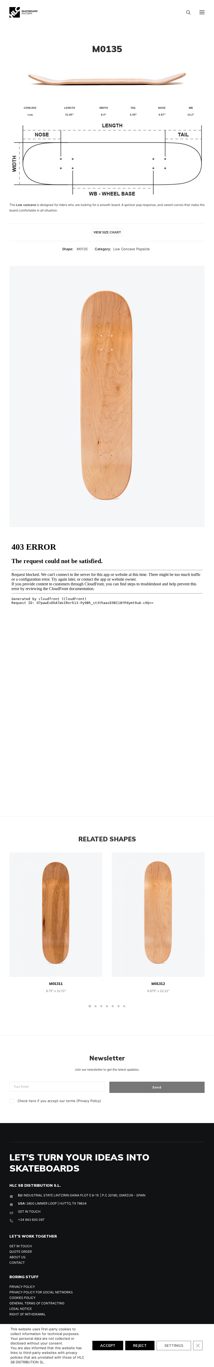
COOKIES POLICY (22, 1298)
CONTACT (17, 1263)
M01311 (56, 983)
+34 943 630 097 (31, 1220)
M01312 (158, 983)
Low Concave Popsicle (131, 249)
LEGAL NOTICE (20, 1309)
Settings (173, 1345)
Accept (107, 1345)
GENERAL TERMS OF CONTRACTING (36, 1303)
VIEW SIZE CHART (107, 232)
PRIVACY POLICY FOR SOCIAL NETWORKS (41, 1292)
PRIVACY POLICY (22, 1287)
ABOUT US (17, 1257)
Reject (140, 1345)
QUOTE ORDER (20, 1252)
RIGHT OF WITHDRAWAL (27, 1314)
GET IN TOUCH (29, 1211)
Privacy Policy (89, 1101)
